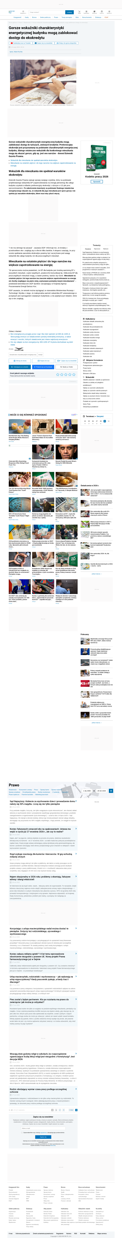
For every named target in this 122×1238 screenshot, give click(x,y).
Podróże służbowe (83, 1218)
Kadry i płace (12, 1220)
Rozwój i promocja (14, 1218)
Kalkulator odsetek (66, 1218)
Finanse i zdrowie (66, 1201)
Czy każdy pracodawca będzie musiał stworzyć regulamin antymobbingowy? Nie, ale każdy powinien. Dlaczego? (96, 304)
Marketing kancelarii (41, 794)
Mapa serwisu (102, 1233)
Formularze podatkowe (102, 1220)
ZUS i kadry (12, 1196)
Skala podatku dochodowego (86, 1222)
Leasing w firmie (65, 1198)
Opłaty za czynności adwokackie (93, 388)
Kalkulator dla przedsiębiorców (93, 327)
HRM (27, 1201)
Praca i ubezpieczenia (67, 1194)
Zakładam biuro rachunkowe (86, 1190)
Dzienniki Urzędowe (49, 1216)
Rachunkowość (13, 1192)
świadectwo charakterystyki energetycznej (23, 354)
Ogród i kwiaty (100, 1198)
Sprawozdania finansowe (85, 1198)
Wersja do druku (21, 361)
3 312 (71, 1110)
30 (108, 421)
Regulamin (59, 1233)
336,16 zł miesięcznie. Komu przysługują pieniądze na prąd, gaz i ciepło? (95, 299)
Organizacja (12, 1211)
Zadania (11, 1216)
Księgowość (17, 17)
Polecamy (85, 634)
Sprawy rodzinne (56, 789)
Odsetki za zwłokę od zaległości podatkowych (93, 384)
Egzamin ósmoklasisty (32, 1224)
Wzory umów (87, 371)
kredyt (40, 354)
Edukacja (98, 17)
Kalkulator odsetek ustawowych (93, 348)
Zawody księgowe (14, 1198)
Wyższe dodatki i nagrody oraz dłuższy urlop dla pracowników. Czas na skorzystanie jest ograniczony (97, 309)
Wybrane (105, 249)
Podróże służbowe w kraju (85, 1211)
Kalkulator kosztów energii (91, 337)
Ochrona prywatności (23, 1233)
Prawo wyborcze (14, 794)
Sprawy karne (44, 789)
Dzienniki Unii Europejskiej (51, 1218)
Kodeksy (46, 1222)
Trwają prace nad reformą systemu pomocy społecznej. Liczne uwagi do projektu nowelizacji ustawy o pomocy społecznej (96, 294)
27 (97, 421)
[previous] (52, 1110)
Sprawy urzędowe (14, 792)
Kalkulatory (90, 319)
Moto (77, 17)
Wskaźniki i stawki (84, 1208)
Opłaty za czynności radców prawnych (95, 390)
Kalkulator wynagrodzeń (90, 329)
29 (104, 421)
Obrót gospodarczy (14, 1194)
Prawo (56, 17)
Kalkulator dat (87, 356)
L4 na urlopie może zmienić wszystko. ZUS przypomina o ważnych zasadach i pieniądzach (96, 269)
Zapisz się (43, 1137)
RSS (75, 1233)
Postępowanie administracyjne (93, 365)
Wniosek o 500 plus (89, 373)
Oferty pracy (99, 1224)
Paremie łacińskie (27, 794)
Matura (28, 1222)
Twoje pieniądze (67, 17)
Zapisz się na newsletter (69, 361)
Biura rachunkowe (84, 1187)
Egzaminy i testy (30, 1218)
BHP (27, 1198)
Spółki (62, 1192)
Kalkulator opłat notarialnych (92, 351)
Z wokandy (55, 792)
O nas (11, 1233)
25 (89, 421)
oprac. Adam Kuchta (16, 52)
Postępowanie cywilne (90, 363)
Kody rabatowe (100, 1216)
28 (101, 421)
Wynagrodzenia (30, 1192)
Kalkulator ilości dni (89, 343)
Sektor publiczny (45, 17)
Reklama (91, 1233)
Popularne (88, 249)
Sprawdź (96, 182)
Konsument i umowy (25, 789)
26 (93, 421)
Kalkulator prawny (88, 354)
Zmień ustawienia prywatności (43, 1233)
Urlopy (28, 1196)
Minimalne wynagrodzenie (85, 1213)
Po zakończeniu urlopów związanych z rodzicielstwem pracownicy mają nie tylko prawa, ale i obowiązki (96, 263)
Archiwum (98, 1213)
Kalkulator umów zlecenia (91, 332)
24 (85, 421)
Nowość (97, 174)
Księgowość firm (14, 1187)
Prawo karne (87, 368)
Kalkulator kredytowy (89, 345)
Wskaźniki (90, 377)
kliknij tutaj (53, 1145)
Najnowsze (97, 249)
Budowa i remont (100, 1196)
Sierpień (100, 416)
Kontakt (83, 1233)
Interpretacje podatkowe (90, 406)
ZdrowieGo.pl (99, 1211)
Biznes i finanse (65, 1190)
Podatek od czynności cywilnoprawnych (95, 401)
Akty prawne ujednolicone (51, 1220)
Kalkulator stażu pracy (67, 1220)
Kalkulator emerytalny (90, 340)
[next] (76, 1110)
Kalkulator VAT (65, 1216)
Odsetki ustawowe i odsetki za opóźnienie (96, 380)
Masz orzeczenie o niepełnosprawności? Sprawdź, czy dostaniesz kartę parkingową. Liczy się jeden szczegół (96, 284)
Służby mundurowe (44, 792)
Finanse (98, 1194)
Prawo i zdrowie (48, 1203)
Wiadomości (27, 22)
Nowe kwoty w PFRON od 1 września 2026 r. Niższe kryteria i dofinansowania (96, 273)
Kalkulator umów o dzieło (91, 335)
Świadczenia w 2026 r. (90, 485)
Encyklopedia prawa (29, 792)
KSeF (106, 17)
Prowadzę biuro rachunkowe (86, 1192)
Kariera (68, 1233)
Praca (36, 789)
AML (79, 1201)
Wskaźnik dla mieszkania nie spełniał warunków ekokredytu (34, 160)
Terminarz (90, 416)
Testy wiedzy (29, 1226)
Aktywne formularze (94, 360)
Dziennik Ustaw (48, 1211)
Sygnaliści (65, 792)
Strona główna (13, 22)
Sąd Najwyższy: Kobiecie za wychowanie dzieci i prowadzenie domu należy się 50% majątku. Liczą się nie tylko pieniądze (96, 253)
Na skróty (99, 1208)
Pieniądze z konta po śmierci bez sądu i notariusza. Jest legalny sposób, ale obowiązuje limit (95, 289)
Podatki (11, 1190)
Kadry (27, 17)
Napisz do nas (44, 361)
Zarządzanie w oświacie (33, 1220)
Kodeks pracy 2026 (96, 176)
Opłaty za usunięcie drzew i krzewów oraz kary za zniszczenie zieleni (96, 397)
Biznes (34, 17)
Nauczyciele (29, 1216)
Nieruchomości (87, 17)
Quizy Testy (86, 404)
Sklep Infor (47, 1201)
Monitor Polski (48, 1213)
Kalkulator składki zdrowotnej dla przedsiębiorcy (93, 323)
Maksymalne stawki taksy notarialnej (94, 393)
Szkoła (28, 1213)
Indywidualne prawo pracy (33, 1190)
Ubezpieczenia (30, 1194)
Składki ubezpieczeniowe (85, 1216)
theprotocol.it (99, 1222)
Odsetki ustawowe (83, 1220)
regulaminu (43, 1132)
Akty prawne (47, 1208)
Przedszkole (29, 1211)
